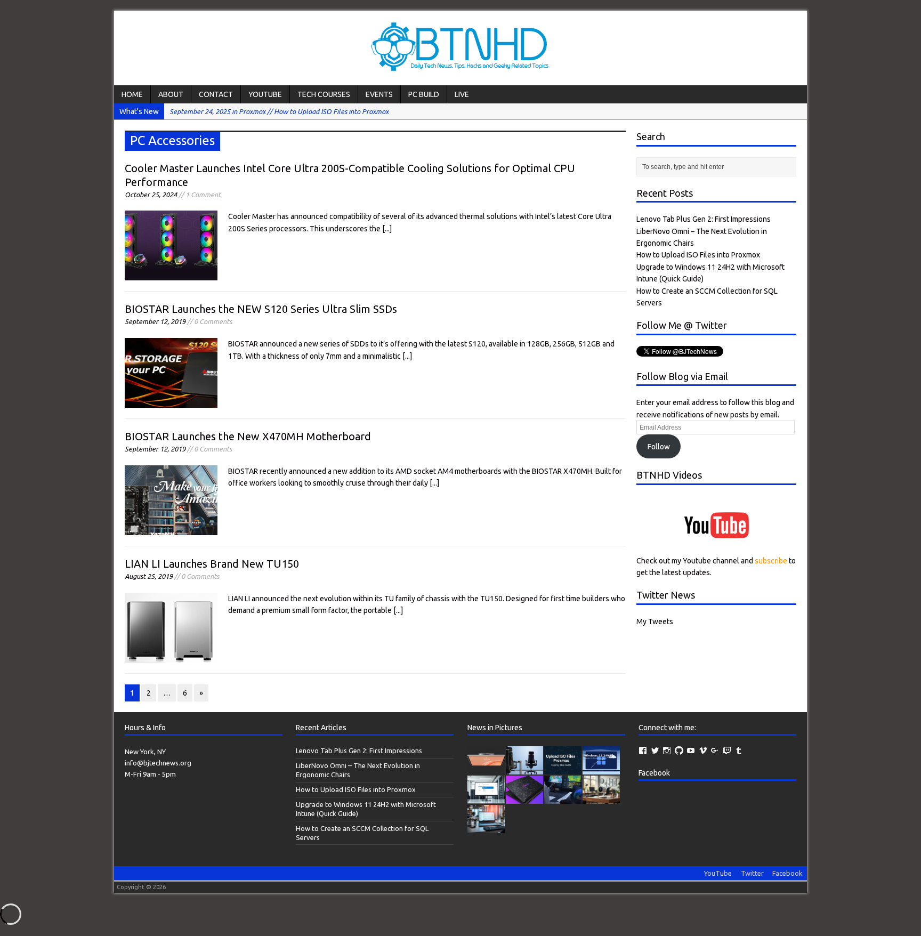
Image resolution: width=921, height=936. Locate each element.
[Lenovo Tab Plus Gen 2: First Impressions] (486, 769)
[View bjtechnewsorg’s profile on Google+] (714, 750)
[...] (387, 228)
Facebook (654, 773)
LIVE (462, 94)
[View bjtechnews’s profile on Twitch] (727, 750)
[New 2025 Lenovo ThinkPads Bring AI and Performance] (562, 798)
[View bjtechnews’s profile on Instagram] (667, 750)
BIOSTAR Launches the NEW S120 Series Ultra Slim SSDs (261, 309)
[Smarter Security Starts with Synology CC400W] (601, 798)
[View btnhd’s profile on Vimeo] (703, 750)
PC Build (423, 94)
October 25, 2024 (151, 194)
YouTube (265, 94)
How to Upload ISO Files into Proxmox (698, 255)
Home (132, 94)
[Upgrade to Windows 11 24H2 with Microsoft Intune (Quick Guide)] (601, 769)
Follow (659, 446)
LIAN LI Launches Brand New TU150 (212, 564)
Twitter (752, 873)
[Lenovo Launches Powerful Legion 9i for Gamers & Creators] (524, 798)
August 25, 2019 (149, 576)
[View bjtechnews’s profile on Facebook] (643, 750)
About (170, 94)
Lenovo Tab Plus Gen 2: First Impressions (703, 219)
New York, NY (145, 751)
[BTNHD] (460, 48)
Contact (216, 94)
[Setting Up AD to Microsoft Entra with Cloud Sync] (486, 828)
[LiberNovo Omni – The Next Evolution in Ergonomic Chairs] (524, 769)
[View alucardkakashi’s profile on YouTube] (690, 750)
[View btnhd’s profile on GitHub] (679, 750)
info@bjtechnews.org (158, 762)
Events (379, 94)
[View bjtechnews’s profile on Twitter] (655, 750)
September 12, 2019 (155, 321)
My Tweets (654, 621)
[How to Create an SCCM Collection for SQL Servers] (486, 798)
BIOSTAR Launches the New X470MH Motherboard (248, 436)
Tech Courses (323, 94)
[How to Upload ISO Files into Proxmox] (562, 769)
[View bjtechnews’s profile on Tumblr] (738, 750)
